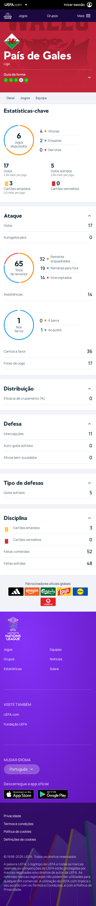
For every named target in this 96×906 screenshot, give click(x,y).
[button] (82, 15)
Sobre (54, 669)
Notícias (56, 659)
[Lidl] (80, 591)
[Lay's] (64, 591)
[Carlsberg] (48, 591)
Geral (11, 98)
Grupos (9, 659)
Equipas (56, 649)
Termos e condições (18, 824)
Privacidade (12, 816)
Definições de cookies (20, 839)
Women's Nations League (8, 16)
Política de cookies (17, 831)
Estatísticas (13, 669)
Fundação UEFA (15, 724)
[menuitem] (29, 15)
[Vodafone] (48, 602)
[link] (23, 15)
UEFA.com (11, 714)
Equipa (41, 98)
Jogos (25, 98)
